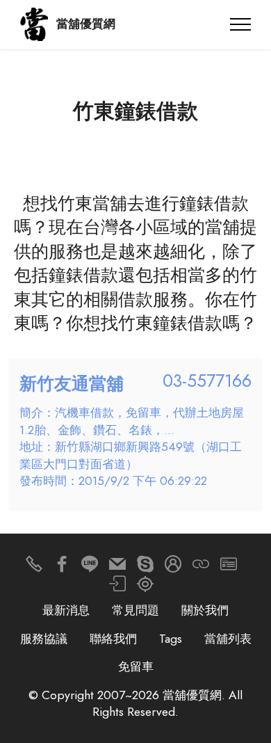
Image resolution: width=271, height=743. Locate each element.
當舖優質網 (85, 24)
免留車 (136, 666)
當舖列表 (228, 639)
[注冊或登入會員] (173, 567)
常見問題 (135, 610)
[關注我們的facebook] (62, 567)
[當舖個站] (228, 567)
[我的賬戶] (117, 588)
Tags (170, 639)
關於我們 (205, 610)
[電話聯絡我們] (34, 567)
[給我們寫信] (117, 567)
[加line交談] (89, 567)
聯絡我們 (113, 639)
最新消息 (66, 610)
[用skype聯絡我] (145, 567)
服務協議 (43, 639)
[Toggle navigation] (241, 24)
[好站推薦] (200, 567)
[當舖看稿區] (145, 588)
